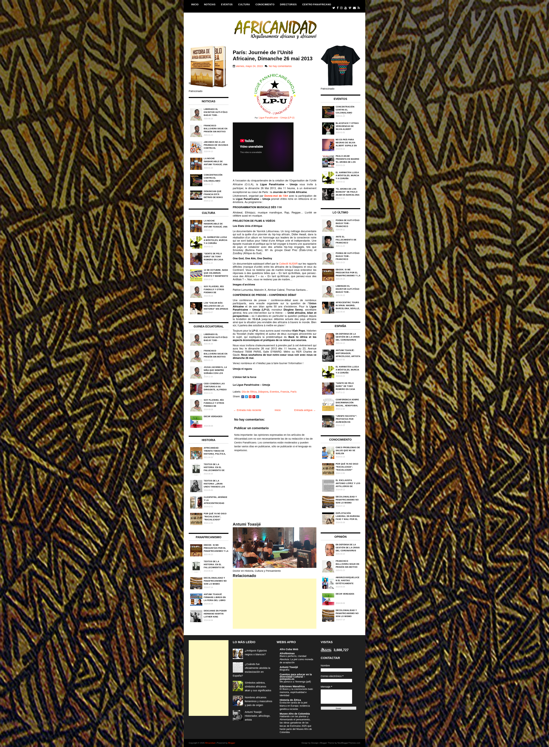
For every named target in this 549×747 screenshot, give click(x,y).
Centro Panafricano (316, 4)
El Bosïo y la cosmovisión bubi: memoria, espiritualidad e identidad (296, 692)
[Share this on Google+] (250, 396)
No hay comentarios (280, 66)
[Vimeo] (349, 8)
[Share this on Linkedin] (257, 396)
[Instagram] (341, 8)
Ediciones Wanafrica (292, 686)
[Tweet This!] (246, 396)
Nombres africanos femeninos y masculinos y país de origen (258, 701)
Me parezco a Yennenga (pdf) (295, 681)
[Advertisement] (274, 604)
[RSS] (359, 8)
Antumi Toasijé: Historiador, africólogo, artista (257, 716)
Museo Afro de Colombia (295, 713)
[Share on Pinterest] (253, 396)
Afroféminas (287, 653)
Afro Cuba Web (289, 649)
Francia (285, 391)
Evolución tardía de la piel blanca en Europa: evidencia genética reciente (295, 705)
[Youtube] (345, 8)
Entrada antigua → (305, 410)
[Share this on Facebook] (242, 396)
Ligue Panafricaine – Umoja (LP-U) (276, 117)
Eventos (227, 4)
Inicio (194, 4)
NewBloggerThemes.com (348, 743)
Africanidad (210, 743)
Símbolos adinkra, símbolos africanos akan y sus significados (258, 686)
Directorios (288, 4)
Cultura (244, 4)
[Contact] (354, 8)
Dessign (314, 743)
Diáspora (263, 391)
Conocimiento (264, 4)
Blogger (231, 743)
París (294, 391)
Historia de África (290, 700)
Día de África (249, 391)
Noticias (210, 4)
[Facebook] (337, 8)
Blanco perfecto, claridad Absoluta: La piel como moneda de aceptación (296, 659)
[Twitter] (333, 8)
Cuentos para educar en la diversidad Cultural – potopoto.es (296, 676)
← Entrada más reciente (247, 410)
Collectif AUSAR (288, 263)
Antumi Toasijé (289, 667)
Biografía (284, 669)
